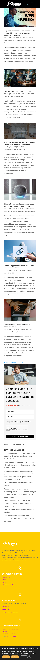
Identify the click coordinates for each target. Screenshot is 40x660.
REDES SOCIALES (8, 585)
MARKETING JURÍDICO (10, 634)
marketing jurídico (14, 96)
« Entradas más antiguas (13, 362)
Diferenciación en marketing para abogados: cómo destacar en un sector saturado (19, 518)
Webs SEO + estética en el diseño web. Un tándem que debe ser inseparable (19, 143)
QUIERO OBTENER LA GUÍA (20, 436)
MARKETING (6, 577)
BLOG (5, 631)
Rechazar (14, 657)
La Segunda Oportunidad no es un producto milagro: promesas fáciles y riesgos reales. (18, 503)
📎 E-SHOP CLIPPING (9, 636)
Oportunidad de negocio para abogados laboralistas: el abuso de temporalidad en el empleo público (20, 465)
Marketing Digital (30, 40)
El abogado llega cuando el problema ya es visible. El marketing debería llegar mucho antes (19, 456)
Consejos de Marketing (15, 40)
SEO (5, 43)
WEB (4, 582)
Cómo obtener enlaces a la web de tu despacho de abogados (18, 326)
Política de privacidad (21, 423)
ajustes (17, 653)
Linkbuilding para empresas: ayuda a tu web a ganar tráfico (19, 267)
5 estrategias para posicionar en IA (17, 91)
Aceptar (6, 657)
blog (5, 40)
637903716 (5, 606)
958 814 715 (5, 609)
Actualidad (29, 38)
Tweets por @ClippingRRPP (14, 444)
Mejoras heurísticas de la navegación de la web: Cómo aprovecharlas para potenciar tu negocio (19, 33)
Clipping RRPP (11, 38)
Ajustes (24, 657)
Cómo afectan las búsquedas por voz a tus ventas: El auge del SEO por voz (19, 205)
